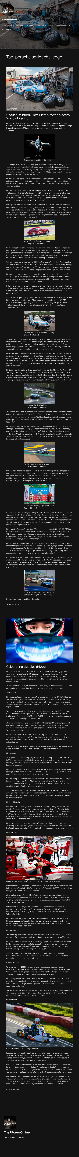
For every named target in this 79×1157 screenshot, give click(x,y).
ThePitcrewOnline (9, 19)
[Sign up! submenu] (13, 25)
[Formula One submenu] (33, 25)
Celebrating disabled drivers (26, 666)
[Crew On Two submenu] (45, 25)
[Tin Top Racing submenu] (12, 29)
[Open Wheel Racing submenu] (69, 25)
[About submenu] (19, 29)
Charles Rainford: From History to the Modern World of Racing (38, 116)
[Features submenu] (22, 25)
